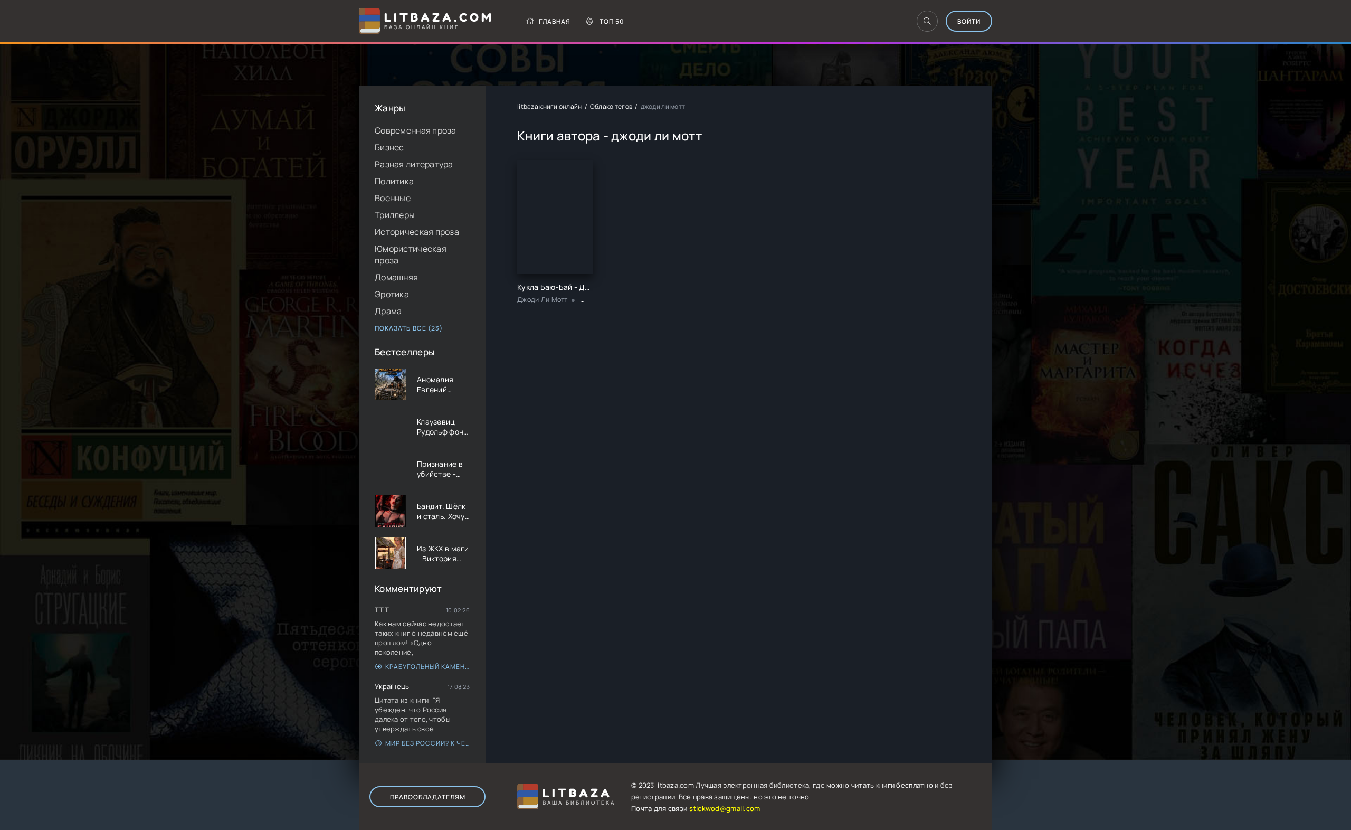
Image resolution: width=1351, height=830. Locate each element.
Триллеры (395, 215)
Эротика (392, 294)
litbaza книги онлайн (549, 106)
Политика (394, 181)
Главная (554, 21)
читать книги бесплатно (892, 785)
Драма (388, 311)
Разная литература (414, 164)
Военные (393, 198)
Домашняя (396, 277)
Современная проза (415, 130)
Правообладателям (427, 797)
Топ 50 (612, 21)
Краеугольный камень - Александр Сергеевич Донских (427, 666)
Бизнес (389, 147)
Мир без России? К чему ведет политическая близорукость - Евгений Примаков (427, 743)
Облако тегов (611, 106)
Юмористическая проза (410, 254)
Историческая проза (417, 232)
